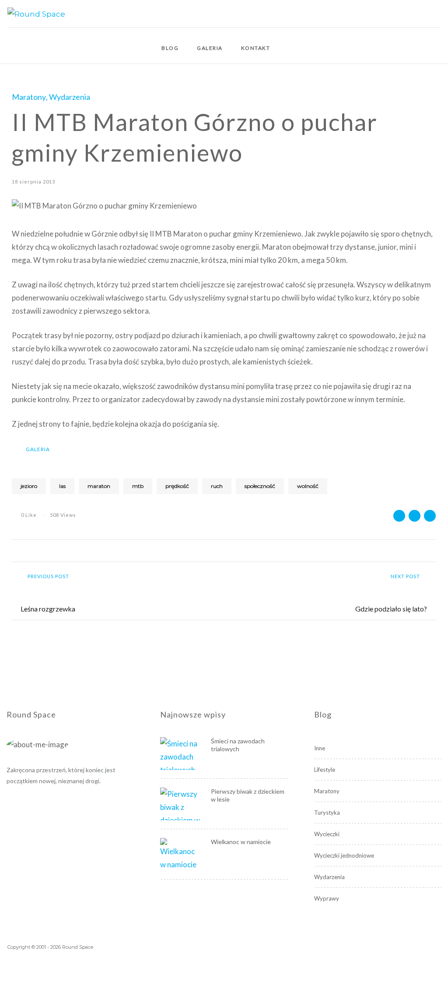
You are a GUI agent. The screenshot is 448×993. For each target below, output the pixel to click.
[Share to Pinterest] (430, 516)
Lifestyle (324, 769)
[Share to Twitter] (414, 516)
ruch (217, 486)
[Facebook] (438, 13)
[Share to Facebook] (399, 516)
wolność (307, 486)
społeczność (260, 486)
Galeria (210, 48)
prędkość (177, 486)
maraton (99, 486)
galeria (38, 449)
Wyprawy (326, 898)
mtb (138, 486)
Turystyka (327, 812)
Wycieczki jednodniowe (344, 855)
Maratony (29, 97)
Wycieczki (327, 834)
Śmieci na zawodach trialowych (238, 745)
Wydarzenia (69, 97)
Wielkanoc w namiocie (241, 841)
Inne (319, 748)
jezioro (29, 486)
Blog (169, 48)
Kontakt (255, 48)
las (62, 486)
